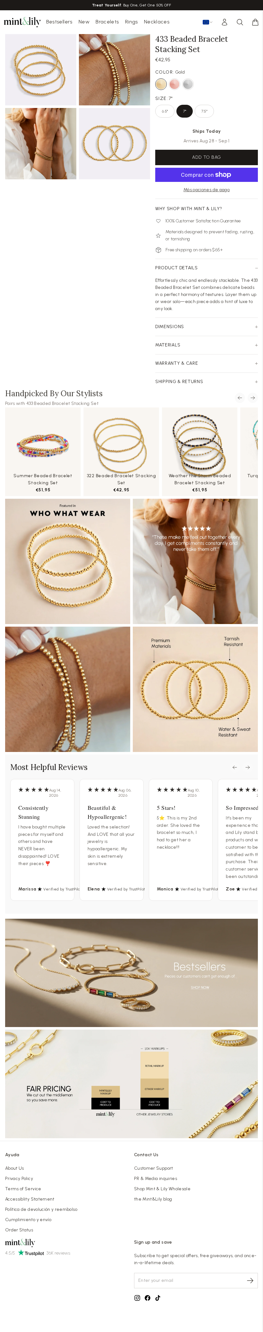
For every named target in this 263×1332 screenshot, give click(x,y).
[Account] (224, 22)
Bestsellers (59, 22)
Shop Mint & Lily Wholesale (162, 1189)
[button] (255, 22)
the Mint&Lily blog (153, 1199)
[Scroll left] (240, 398)
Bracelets (107, 22)
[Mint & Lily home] (22, 22)
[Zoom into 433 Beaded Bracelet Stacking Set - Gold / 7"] (40, 143)
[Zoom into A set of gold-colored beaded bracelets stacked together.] (40, 69)
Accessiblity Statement (30, 1199)
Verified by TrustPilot (62, 889)
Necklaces (156, 22)
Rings (131, 22)
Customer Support (153, 1168)
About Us (14, 1168)
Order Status (19, 1230)
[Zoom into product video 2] (114, 69)
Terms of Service (23, 1189)
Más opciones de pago (206, 189)
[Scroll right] (253, 398)
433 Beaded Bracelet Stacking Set (62, 403)
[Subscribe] (250, 1280)
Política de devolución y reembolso (41, 1209)
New (84, 22)
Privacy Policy (19, 1178)
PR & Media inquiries (155, 1178)
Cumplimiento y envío (28, 1219)
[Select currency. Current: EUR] (208, 22)
